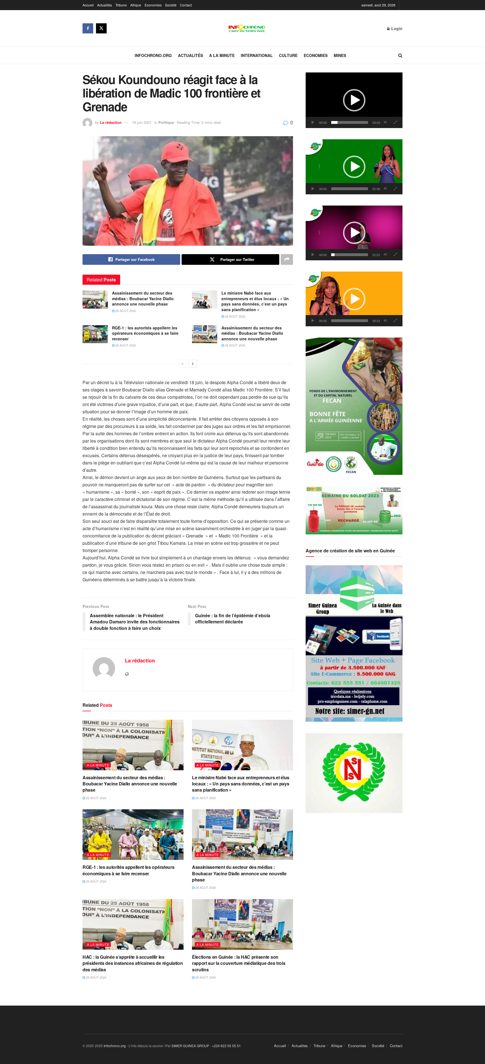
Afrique (135, 5)
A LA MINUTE (222, 55)
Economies (153, 5)
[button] (354, 100)
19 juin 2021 (142, 122)
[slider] (349, 122)
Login (396, 28)
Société (171, 5)
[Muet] (385, 122)
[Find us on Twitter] (101, 28)
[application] (354, 100)
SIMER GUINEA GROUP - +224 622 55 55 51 (206, 1045)
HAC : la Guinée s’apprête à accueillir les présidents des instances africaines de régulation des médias (133, 963)
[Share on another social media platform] (287, 259)
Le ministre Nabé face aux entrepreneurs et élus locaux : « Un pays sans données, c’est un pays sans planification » (255, 301)
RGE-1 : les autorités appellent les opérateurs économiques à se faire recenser (145, 333)
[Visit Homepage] (247, 28)
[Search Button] (400, 55)
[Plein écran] (395, 122)
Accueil (88, 5)
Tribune (121, 5)
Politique (166, 122)
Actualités (104, 5)
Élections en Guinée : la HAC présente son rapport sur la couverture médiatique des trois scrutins (238, 963)
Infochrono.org (153, 55)
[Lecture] (313, 122)
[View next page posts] (193, 364)
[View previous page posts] (183, 364)
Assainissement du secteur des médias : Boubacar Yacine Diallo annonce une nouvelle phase (143, 298)
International (257, 55)
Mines (340, 55)
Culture (288, 55)
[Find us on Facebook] (88, 28)
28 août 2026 (125, 310)
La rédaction (111, 122)
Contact (186, 5)
